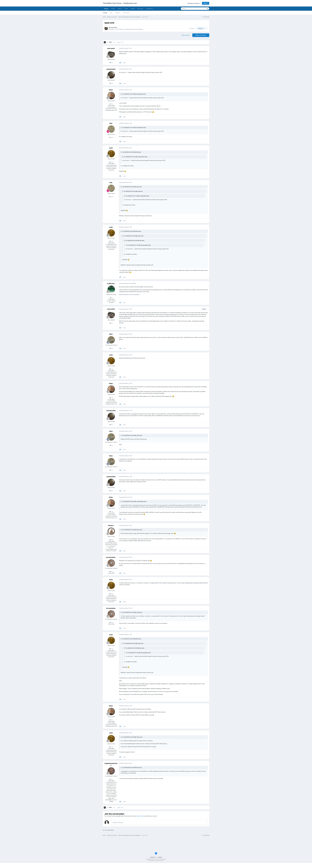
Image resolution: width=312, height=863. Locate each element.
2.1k (112, 348)
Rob (111, 123)
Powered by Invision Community (156, 860)
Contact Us (153, 857)
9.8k (112, 539)
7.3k (112, 104)
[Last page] (114, 42)
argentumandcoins (110, 764)
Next (110, 42)
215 (112, 62)
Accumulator (111, 557)
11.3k (111, 162)
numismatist (110, 69)
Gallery (132, 8)
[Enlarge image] (153, 112)
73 (112, 297)
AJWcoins (111, 283)
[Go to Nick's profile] (111, 340)
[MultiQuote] (120, 63)
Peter (111, 90)
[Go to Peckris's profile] (111, 531)
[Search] (207, 8)
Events (126, 8)
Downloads (140, 8)
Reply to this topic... (118, 822)
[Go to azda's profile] (111, 153)
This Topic (200, 8)
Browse (106, 8)
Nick (111, 334)
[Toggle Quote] (121, 94)
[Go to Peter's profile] (111, 95)
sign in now (140, 816)
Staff (111, 12)
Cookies (159, 857)
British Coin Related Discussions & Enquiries (131, 29)
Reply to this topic (201, 35)
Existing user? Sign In (194, 3)
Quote (124, 62)
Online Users (126, 12)
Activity (113, 8)
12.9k (111, 137)
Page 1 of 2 (120, 42)
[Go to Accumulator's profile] (111, 563)
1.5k (112, 779)
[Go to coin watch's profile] (106, 28)
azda (111, 148)
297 (112, 83)
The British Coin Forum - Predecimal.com (120, 3)
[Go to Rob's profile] (111, 129)
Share (193, 28)
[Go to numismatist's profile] (111, 75)
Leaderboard (149, 8)
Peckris (111, 525)
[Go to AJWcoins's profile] (111, 289)
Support (120, 8)
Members (117, 12)
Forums (105, 12)
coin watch (114, 27)
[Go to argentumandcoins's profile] (111, 771)
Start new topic (186, 35)
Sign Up (206, 3)
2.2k (112, 571)
